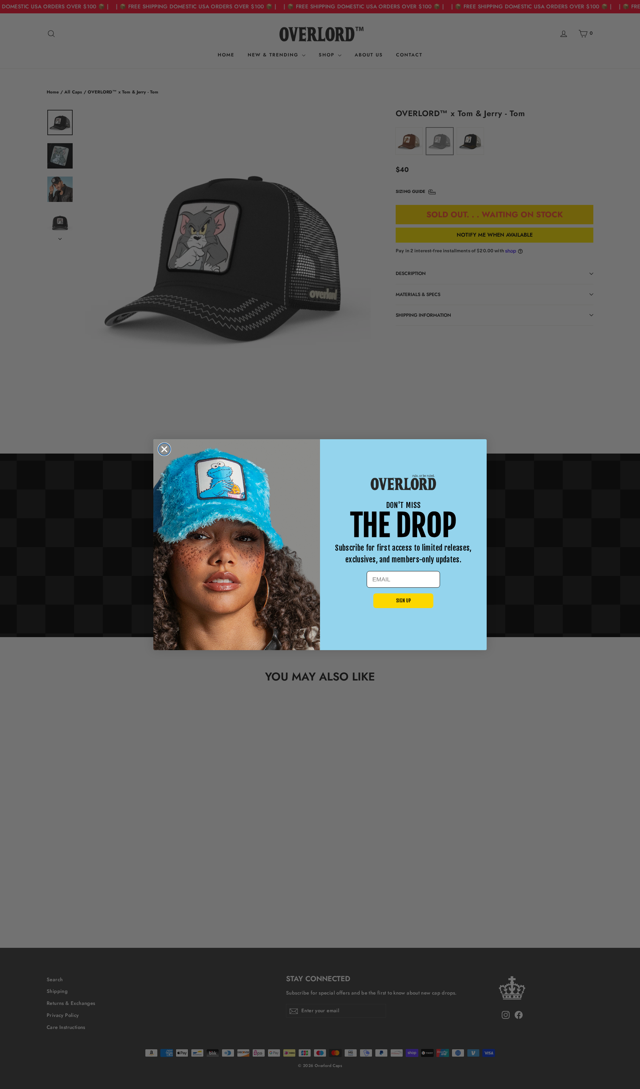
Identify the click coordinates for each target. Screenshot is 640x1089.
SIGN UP (403, 600)
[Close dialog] (164, 449)
